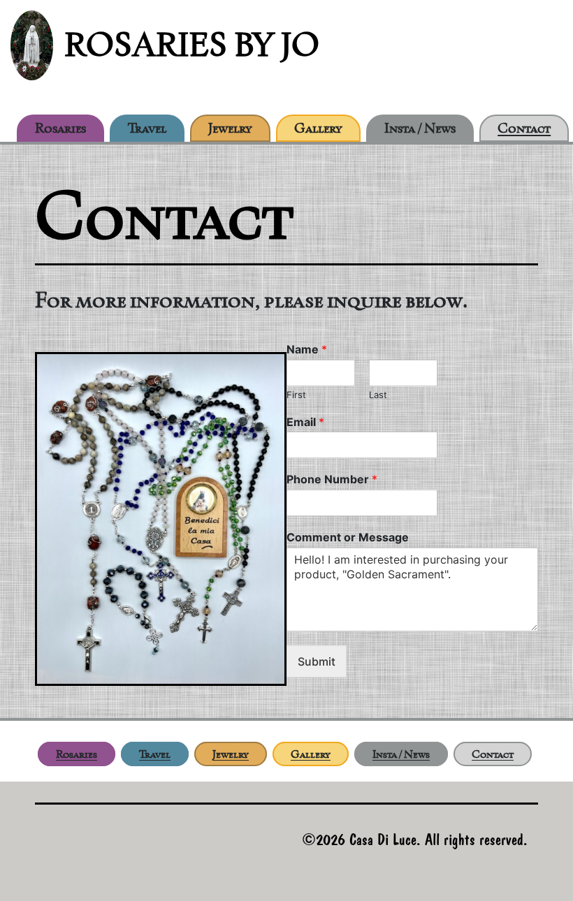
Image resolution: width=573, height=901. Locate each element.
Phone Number (331, 479)
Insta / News (420, 127)
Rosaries (60, 127)
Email (305, 422)
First (296, 394)
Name (306, 349)
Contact (524, 127)
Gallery (318, 127)
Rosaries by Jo (191, 44)
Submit (316, 661)
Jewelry (230, 127)
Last (378, 394)
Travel (147, 127)
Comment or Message (347, 537)
